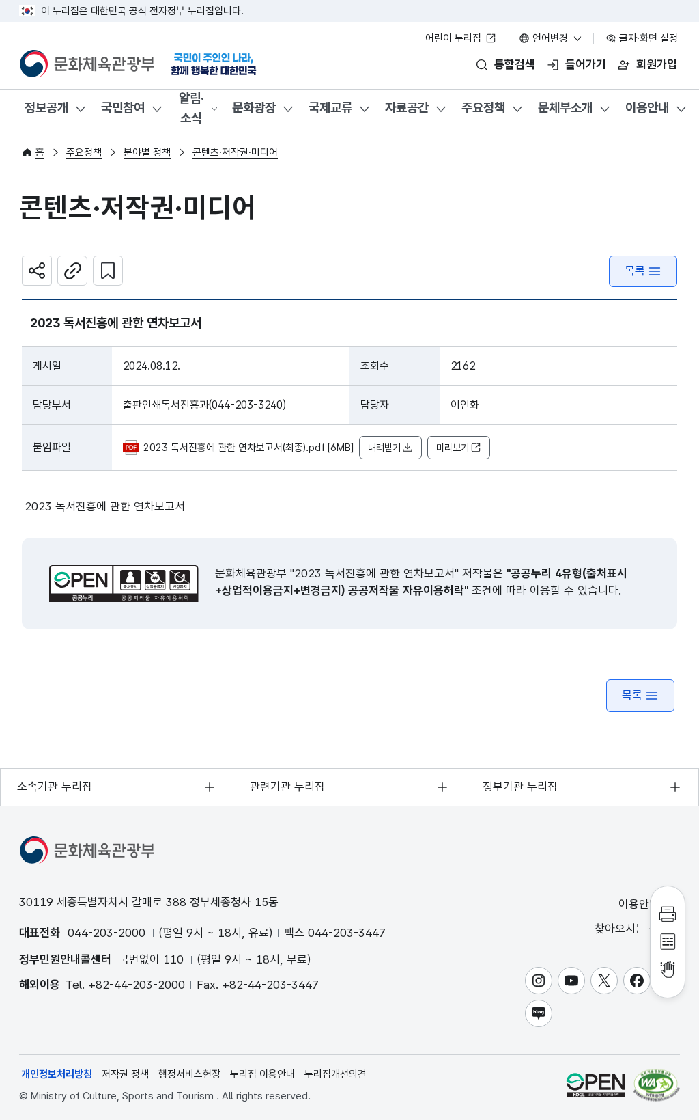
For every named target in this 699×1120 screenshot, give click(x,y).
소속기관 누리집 (54, 786)
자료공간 (407, 107)
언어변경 (550, 38)
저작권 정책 (125, 1074)
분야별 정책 (147, 152)
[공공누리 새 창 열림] (124, 583)
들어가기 (585, 64)
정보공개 (46, 107)
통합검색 (514, 64)
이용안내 (647, 107)
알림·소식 (191, 108)
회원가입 (656, 64)
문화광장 (254, 107)
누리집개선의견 (335, 1074)
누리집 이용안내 (262, 1074)
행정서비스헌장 (189, 1074)
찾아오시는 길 (629, 928)
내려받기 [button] (384, 447)
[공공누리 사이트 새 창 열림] (596, 1084)
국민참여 (123, 107)
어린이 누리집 (454, 38)
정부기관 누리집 (520, 786)
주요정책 (483, 107)
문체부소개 (565, 107)
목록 (635, 270)
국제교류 (330, 107)
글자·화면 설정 (647, 38)
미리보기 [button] (452, 447)
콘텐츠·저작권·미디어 (235, 152)
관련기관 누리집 (287, 786)
